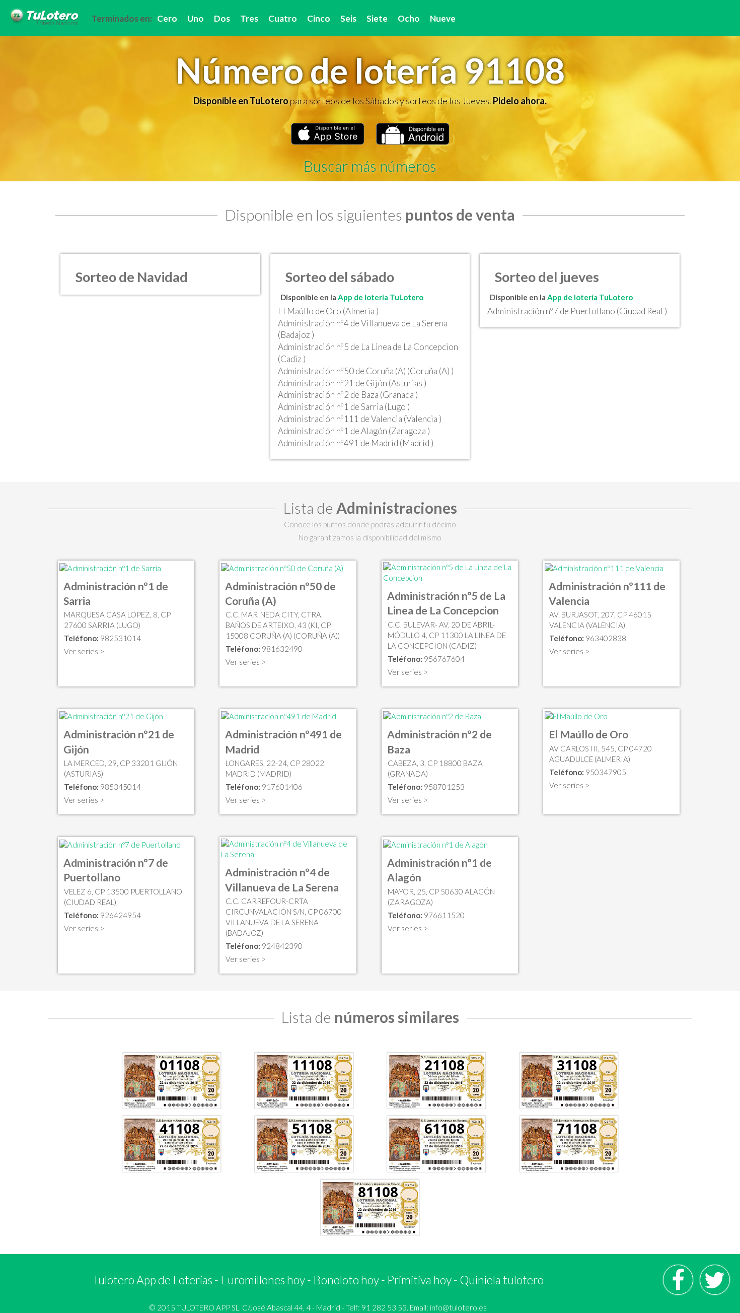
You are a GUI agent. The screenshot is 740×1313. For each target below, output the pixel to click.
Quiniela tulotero (502, 1280)
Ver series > (84, 651)
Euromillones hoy (262, 1280)
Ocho (409, 18)
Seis (348, 18)
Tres (249, 18)
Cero (167, 18)
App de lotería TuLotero (380, 297)
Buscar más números (370, 166)
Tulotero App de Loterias (152, 1280)
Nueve (443, 18)
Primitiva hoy (419, 1280)
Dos (222, 18)
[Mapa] (110, 567)
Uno (195, 18)
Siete (377, 18)
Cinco (318, 18)
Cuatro (282, 18)
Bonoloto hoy (346, 1280)
